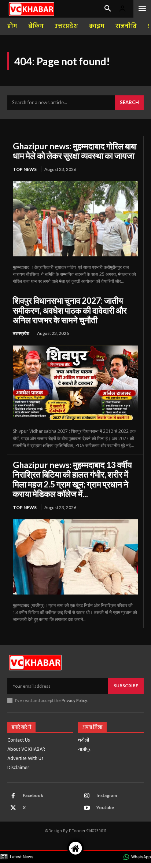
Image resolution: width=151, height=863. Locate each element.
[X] (13, 808)
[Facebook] (13, 796)
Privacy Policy (74, 700)
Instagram (106, 795)
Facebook (33, 795)
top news (25, 169)
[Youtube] (87, 808)
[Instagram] (87, 796)
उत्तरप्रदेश (21, 333)
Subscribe (126, 685)
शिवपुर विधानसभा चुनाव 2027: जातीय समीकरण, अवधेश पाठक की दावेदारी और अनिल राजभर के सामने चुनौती (70, 310)
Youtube (105, 807)
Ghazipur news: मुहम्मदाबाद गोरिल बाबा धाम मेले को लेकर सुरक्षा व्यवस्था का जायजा (75, 151)
